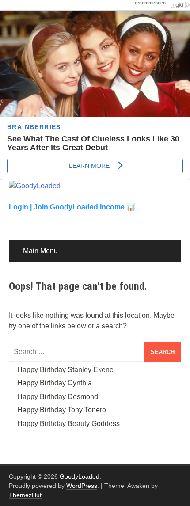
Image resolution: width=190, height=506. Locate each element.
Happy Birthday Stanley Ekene (65, 369)
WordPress (81, 485)
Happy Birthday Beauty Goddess (68, 423)
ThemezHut (25, 494)
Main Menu (40, 251)
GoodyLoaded (79, 476)
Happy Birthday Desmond (57, 396)
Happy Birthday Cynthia (54, 383)
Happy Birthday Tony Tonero (61, 410)
